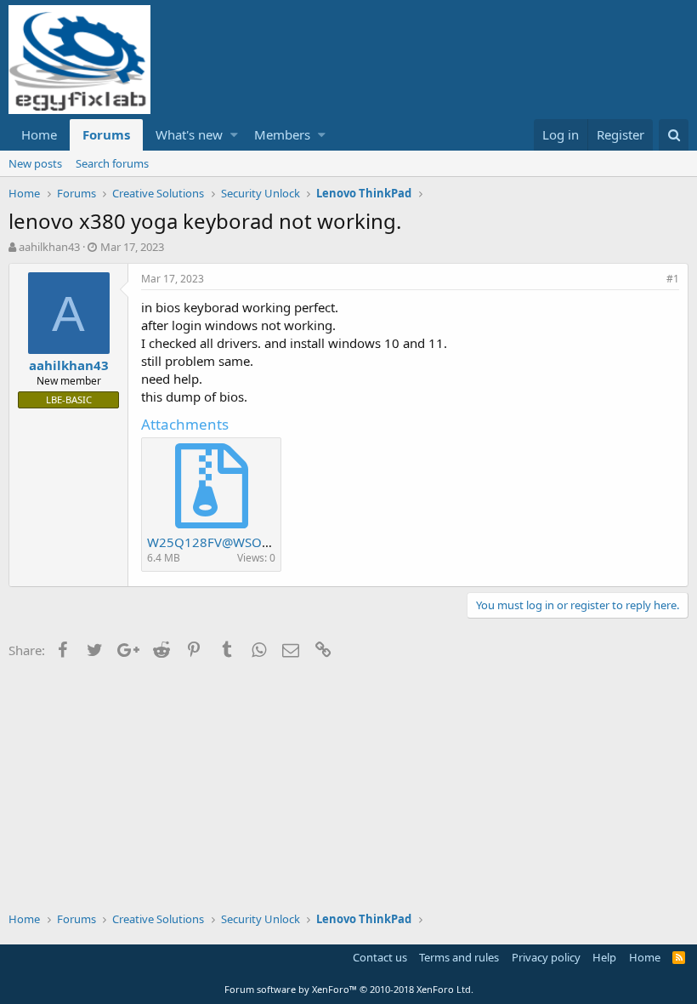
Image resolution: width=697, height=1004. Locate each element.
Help (604, 957)
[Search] (673, 135)
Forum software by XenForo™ (348, 989)
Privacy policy (546, 957)
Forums (106, 134)
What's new (189, 134)
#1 (672, 278)
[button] (234, 135)
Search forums (112, 163)
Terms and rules (459, 957)
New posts (35, 163)
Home (39, 134)
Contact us (380, 957)
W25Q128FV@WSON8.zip (223, 541)
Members (282, 134)
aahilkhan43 (49, 246)
